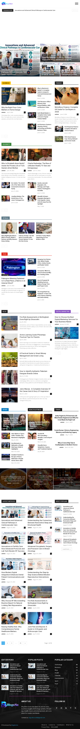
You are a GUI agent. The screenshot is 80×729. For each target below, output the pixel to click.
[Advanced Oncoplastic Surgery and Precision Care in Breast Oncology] (70, 69)
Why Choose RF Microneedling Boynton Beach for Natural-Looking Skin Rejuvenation (13, 603)
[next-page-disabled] (6, 246)
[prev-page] (2, 136)
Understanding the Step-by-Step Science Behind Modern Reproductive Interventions (39, 574)
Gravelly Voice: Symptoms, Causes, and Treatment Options (45, 447)
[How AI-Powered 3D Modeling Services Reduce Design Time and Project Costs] (32, 282)
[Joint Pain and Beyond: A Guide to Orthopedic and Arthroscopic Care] (40, 618)
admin (3, 112)
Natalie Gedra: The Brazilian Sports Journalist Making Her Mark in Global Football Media (12, 422)
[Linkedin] (66, 708)
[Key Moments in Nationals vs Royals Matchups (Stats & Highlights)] (5, 445)
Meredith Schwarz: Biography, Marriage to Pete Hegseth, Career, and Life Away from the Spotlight (44, 200)
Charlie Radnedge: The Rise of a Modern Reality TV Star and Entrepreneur (39, 165)
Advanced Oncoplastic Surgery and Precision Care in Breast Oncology (40, 548)
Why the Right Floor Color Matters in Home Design (11, 108)
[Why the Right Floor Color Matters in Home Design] (13, 96)
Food (13, 474)
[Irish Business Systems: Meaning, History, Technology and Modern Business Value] (32, 127)
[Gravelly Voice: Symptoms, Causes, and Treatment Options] (32, 447)
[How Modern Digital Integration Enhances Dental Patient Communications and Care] (13, 564)
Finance (57, 103)
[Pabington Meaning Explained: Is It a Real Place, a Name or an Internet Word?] (13, 267)
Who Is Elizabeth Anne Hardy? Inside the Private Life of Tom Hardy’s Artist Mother (13, 165)
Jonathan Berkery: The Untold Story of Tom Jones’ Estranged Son (17, 198)
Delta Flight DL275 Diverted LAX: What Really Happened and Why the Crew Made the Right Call (66, 418)
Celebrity (4, 160)
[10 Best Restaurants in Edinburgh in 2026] (66, 479)
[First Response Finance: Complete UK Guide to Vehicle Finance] (59, 129)
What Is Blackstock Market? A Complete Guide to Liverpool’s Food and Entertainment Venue (44, 92)
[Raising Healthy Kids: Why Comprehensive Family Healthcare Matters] (13, 618)
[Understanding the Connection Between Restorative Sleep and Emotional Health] (60, 53)
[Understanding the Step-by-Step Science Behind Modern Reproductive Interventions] (40, 564)
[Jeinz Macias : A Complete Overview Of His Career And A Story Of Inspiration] (9, 395)
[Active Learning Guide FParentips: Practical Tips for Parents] (9, 341)
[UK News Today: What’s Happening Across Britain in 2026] (44, 228)
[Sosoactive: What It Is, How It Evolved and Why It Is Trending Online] (32, 273)
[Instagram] (61, 708)
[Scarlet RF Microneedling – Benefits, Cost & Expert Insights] (32, 436)
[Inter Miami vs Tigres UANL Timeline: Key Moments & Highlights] (5, 436)
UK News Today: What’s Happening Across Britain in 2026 (43, 237)
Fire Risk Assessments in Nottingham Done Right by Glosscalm (38, 603)
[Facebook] (56, 708)
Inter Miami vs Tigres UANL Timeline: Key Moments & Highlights (18, 435)
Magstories (14, 725)
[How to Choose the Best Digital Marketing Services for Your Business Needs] (67, 333)
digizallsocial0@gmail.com (37, 718)
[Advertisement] (40, 27)
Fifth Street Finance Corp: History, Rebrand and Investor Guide (70, 139)
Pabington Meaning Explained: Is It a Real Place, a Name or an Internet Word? (13, 280)
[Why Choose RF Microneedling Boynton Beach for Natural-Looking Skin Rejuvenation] (13, 592)
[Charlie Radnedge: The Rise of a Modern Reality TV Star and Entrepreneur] (40, 155)
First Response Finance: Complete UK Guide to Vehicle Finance (71, 128)
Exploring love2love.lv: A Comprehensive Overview (39, 424)
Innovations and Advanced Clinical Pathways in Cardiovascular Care (35, 10)
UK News (4, 232)
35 (20, 643)
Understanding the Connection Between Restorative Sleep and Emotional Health (40, 522)
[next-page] (6, 136)
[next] (76, 10)
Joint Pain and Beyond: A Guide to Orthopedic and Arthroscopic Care (37, 629)
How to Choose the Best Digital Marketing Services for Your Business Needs (66, 319)
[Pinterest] (70, 708)
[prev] (73, 10)
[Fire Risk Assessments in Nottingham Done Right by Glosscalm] (9, 323)
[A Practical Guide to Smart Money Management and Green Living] (9, 359)
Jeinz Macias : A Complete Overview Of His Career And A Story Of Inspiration (35, 390)
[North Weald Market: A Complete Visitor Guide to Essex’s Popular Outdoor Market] (32, 115)
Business (4, 104)
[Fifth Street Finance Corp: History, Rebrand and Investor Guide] (59, 139)
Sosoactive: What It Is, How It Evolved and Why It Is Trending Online (44, 272)
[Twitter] (75, 708)
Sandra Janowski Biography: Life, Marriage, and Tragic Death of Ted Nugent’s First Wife (44, 186)
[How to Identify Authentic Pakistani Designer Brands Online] (9, 377)
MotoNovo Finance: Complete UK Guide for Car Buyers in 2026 (66, 109)
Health (4, 67)
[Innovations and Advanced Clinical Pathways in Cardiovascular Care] (20, 60)
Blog (29, 597)
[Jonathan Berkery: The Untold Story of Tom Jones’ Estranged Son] (5, 198)
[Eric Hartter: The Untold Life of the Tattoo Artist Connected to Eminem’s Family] (5, 185)
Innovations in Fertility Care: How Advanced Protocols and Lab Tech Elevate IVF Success (13, 548)
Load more (66, 549)
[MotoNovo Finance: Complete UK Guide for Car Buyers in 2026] (67, 96)
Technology (5, 275)
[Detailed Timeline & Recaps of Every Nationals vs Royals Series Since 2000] (5, 457)
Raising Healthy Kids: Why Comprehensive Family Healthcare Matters (11, 629)
